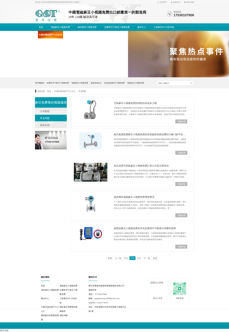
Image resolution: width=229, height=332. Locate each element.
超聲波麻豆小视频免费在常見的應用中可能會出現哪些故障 (145, 228)
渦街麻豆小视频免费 (87, 27)
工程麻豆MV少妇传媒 (164, 27)
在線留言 (163, 2)
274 (139, 258)
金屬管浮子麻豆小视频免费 (117, 27)
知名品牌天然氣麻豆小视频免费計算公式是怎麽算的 (141, 165)
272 (126, 258)
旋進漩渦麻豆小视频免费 (114, 82)
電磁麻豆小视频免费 (60, 27)
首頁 (41, 27)
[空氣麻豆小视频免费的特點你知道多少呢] (90, 109)
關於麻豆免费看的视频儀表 (82, 35)
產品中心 (141, 27)
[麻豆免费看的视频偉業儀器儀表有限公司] (47, 22)
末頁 (155, 258)
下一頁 (147, 258)
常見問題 (82, 91)
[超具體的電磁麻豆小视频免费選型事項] (90, 203)
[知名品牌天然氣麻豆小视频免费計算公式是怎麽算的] (90, 172)
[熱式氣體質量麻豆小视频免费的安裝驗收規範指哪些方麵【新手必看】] (90, 141)
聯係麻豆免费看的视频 (113, 35)
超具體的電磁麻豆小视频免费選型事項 (134, 196)
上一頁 (118, 258)
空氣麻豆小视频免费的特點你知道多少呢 (135, 103)
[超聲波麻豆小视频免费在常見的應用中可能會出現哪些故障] (90, 234)
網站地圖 (190, 2)
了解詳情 (181, 121)
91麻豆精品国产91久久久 (50, 35)
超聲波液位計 (96, 82)
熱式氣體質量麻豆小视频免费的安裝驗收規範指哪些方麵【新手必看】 (150, 134)
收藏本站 (176, 2)
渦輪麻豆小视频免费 (135, 82)
